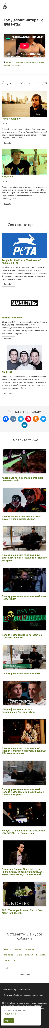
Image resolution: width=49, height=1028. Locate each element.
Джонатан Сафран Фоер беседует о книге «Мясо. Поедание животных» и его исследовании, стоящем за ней (23, 872)
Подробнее (8, 143)
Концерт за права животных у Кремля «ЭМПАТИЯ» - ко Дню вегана (23, 832)
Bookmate (40, 955)
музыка (7, 65)
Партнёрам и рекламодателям (16, 989)
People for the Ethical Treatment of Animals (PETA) (21, 261)
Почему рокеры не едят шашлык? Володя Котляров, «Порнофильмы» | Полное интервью (23, 792)
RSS (15, 960)
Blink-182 (7, 372)
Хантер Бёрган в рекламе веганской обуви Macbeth (22, 479)
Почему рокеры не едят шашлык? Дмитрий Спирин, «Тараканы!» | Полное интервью (24, 558)
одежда (19, 62)
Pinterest (29, 955)
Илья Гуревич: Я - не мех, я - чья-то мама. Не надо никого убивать (22, 518)
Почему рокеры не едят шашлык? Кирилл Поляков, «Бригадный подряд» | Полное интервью (24, 751)
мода (41, 62)
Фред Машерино (11, 118)
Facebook (18, 949)
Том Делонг (8, 176)
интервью (10, 62)
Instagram (30, 949)
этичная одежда (31, 62)
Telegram (7, 949)
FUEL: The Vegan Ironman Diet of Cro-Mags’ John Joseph (22, 911)
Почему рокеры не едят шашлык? (21, 673)
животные (16, 65)
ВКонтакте (8, 955)
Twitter (19, 955)
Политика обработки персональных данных (23, 995)
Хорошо (8, 1020)
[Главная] (5, 6)
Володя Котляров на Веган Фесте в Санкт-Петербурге (22, 636)
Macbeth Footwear (12, 317)
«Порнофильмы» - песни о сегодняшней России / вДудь (18, 711)
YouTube (7, 960)
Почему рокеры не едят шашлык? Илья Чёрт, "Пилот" (24, 597)
